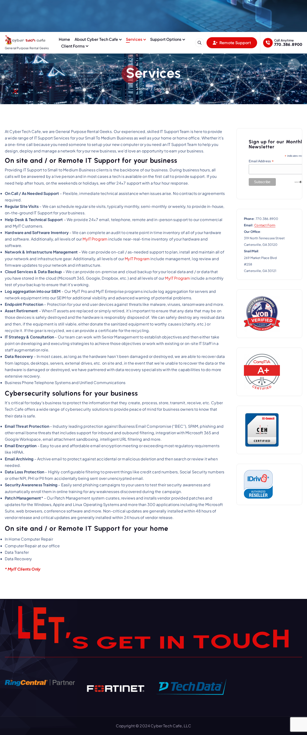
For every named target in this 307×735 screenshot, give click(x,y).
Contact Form (264, 225)
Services (134, 39)
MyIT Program (95, 238)
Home (64, 39)
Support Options (165, 39)
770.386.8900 (288, 44)
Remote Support (235, 42)
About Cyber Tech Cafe (96, 39)
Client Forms (73, 45)
